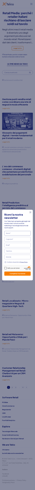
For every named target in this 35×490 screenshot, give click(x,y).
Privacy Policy (24, 262)
